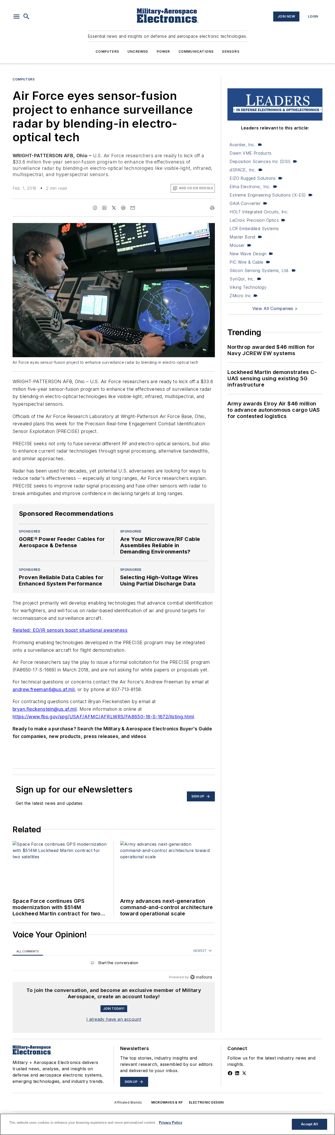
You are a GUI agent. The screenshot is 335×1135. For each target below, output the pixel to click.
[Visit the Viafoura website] (201, 977)
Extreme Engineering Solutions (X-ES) (268, 195)
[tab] (28, 951)
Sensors (230, 51)
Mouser (237, 245)
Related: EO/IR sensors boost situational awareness (70, 630)
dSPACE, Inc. (243, 169)
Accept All (309, 1124)
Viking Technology (248, 287)
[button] (16, 16)
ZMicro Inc (240, 295)
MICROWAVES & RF (167, 1102)
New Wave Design (248, 253)
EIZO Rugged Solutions (253, 178)
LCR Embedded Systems (254, 228)
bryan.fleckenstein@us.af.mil (45, 709)
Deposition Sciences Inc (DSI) (260, 161)
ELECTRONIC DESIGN (206, 1102)
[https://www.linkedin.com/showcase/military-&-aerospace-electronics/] (237, 1073)
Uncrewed (137, 51)
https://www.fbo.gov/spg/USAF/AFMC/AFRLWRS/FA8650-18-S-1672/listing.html (103, 716)
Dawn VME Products (250, 153)
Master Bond (242, 237)
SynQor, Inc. (242, 278)
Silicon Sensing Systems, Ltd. (259, 270)
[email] (132, 207)
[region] (114, 964)
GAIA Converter (245, 203)
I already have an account (113, 1019)
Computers (107, 51)
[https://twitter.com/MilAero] (244, 1073)
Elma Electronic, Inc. (250, 186)
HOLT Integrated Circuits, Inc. (259, 211)
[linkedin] (104, 207)
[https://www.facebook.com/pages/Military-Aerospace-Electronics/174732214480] (230, 1073)
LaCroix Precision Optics (254, 220)
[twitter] (113, 207)
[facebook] (95, 207)
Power (163, 51)
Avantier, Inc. (242, 144)
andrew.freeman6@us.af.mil (44, 689)
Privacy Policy (170, 1123)
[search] (26, 16)
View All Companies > (275, 308)
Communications (196, 51)
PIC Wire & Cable (246, 262)
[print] (212, 207)
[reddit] (123, 207)
